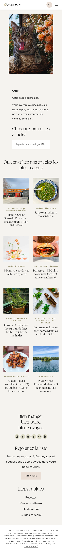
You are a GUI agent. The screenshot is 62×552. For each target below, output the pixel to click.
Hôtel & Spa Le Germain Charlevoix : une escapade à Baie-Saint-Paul (16, 220)
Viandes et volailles (48, 266)
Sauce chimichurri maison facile (46, 214)
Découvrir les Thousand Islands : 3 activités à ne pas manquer (46, 386)
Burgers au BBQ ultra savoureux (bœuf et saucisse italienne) (45, 274)
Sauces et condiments (46, 208)
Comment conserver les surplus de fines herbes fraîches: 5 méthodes (16, 330)
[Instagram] (17, 436)
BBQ (35, 266)
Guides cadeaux (31, 515)
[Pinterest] (28, 436)
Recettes (31, 497)
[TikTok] (33, 436)
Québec (23, 210)
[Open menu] (56, 4)
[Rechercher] (43, 144)
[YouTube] (39, 436)
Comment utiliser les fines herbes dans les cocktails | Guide (46, 331)
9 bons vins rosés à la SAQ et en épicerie (16, 272)
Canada (11, 208)
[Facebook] (22, 436)
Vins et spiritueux (16, 266)
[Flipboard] (45, 436)
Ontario (49, 376)
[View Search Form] (49, 5)
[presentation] (16, 191)
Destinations (31, 509)
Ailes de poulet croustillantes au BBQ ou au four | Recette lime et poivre (16, 386)
